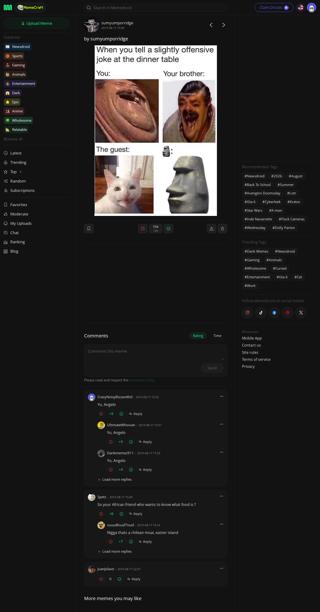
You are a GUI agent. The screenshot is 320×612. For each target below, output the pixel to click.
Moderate (19, 214)
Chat (14, 232)
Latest (16, 153)
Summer (287, 184)
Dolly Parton (285, 227)
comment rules (141, 380)
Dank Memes (257, 251)
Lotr (293, 193)
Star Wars (254, 210)
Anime (14, 111)
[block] (222, 228)
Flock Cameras (293, 219)
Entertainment (20, 83)
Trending (18, 162)
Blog (14, 251)
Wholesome (18, 120)
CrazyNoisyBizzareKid (115, 396)
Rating (198, 335)
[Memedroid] (8, 7)
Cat (299, 277)
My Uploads (21, 223)
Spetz (102, 496)
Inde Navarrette (259, 219)
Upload (39, 23)
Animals (15, 74)
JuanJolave (106, 568)
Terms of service (256, 359)
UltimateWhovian (121, 424)
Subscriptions (22, 190)
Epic (12, 102)
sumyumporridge (117, 22)
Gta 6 (251, 201)
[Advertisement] (277, 88)
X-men (277, 210)
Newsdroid (17, 46)
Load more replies (117, 479)
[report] (211, 228)
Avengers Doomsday (263, 193)
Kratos (295, 201)
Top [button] (14, 171)
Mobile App (252, 338)
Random (18, 181)
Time (217, 335)
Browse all (13, 139)
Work (251, 285)
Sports (13, 56)
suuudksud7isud (120, 525)
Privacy (248, 366)
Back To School (259, 184)
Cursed (281, 268)
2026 (278, 176)
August (296, 176)
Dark (12, 92)
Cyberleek (273, 201)
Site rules (250, 352)
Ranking (17, 241)
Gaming (15, 65)
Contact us (251, 345)
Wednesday (256, 227)
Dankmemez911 (120, 453)
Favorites (18, 204)
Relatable (16, 129)
